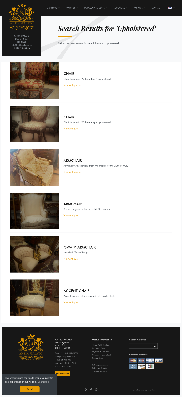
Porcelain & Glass (94, 8)
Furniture (51, 8)
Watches (70, 8)
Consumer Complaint (101, 355)
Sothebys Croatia (99, 368)
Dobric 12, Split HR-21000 (21, 39)
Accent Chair (76, 291)
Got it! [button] (30, 389)
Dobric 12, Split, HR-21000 (66, 353)
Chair (69, 73)
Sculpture (119, 8)
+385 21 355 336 (22, 48)
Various (138, 8)
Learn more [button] (43, 382)
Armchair (73, 160)
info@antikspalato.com (22, 45)
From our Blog (98, 348)
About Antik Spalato (100, 345)
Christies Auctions (99, 371)
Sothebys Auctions (100, 364)
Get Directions (62, 373)
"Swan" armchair (80, 247)
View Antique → (72, 85)
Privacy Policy (97, 358)
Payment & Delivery (100, 351)
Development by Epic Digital (145, 390)
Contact (156, 8)
